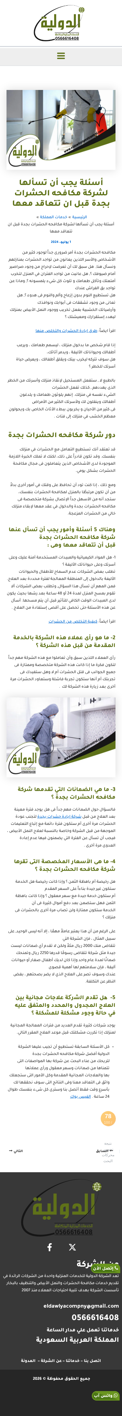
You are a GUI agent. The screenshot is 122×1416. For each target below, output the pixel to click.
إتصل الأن (104, 1269)
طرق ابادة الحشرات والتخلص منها (66, 331)
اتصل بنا (92, 1361)
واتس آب (104, 1396)
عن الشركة (51, 1361)
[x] (72, 1247)
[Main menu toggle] (61, 56)
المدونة (28, 1361)
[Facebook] (50, 1247)
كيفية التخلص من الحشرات (73, 622)
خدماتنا (73, 1361)
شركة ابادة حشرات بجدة (59, 817)
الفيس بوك (80, 1097)
